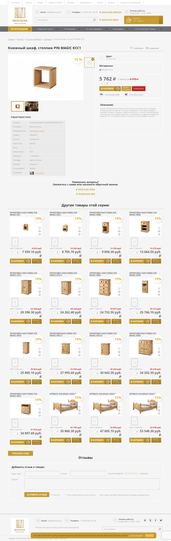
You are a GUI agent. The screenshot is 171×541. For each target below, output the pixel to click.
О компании (15, 2)
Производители (86, 2)
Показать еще (20, 453)
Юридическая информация (131, 2)
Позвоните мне (86, 194)
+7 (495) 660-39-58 (85, 12)
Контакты (111, 2)
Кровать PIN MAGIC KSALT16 (143, 393)
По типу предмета (94, 29)
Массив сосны (107, 70)
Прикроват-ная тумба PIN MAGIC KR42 (143, 213)
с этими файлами (136, 535)
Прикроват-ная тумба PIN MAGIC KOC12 (103, 334)
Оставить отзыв (37, 494)
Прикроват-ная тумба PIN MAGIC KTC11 (63, 274)
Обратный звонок (111, 12)
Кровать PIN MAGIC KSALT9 (63, 393)
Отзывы (40, 2)
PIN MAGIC (40, 173)
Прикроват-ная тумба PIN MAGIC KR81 (103, 274)
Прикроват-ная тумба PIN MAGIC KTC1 (23, 274)
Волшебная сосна (37, 131)
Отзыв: (15, 479)
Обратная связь (110, 20)
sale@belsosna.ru (50, 12)
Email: (65, 474)
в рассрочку (139, 88)
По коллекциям (19, 29)
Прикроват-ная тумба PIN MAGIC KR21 (23, 394)
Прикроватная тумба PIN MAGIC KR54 (142, 334)
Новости (28, 2)
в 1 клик (126, 88)
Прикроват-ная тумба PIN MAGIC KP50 (143, 274)
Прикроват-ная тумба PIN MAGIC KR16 (23, 334)
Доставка (71, 2)
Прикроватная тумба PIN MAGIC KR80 (103, 213)
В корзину (107, 88)
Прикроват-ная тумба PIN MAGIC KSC (23, 213)
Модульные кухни (45, 29)
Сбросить (56, 495)
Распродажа (118, 29)
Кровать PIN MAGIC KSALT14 (103, 393)
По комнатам (69, 29)
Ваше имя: (17, 474)
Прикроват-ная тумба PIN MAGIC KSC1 (63, 213)
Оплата (100, 2)
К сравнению (154, 48)
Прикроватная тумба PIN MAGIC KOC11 (63, 334)
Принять (149, 535)
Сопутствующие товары (145, 29)
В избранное (138, 48)
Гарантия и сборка (55, 2)
